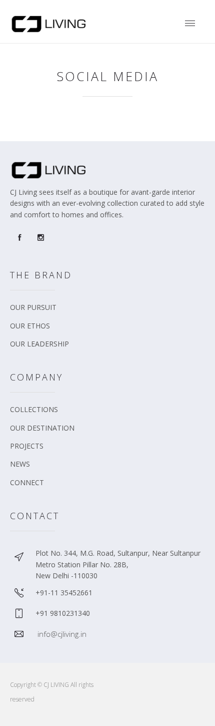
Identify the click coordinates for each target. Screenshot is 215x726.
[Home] (50, 30)
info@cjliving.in (62, 634)
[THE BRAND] (110, 311)
